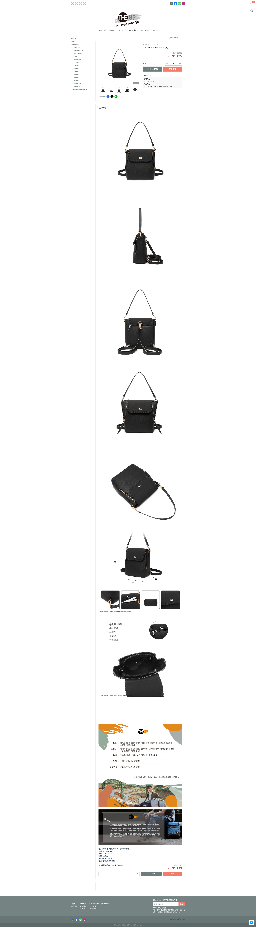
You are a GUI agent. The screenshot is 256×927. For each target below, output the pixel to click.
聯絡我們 (74, 906)
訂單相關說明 (83, 908)
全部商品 (83, 904)
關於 (73, 904)
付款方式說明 (94, 904)
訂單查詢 (83, 906)
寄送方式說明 (94, 906)
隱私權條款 (105, 904)
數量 (144, 63)
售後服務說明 (94, 908)
